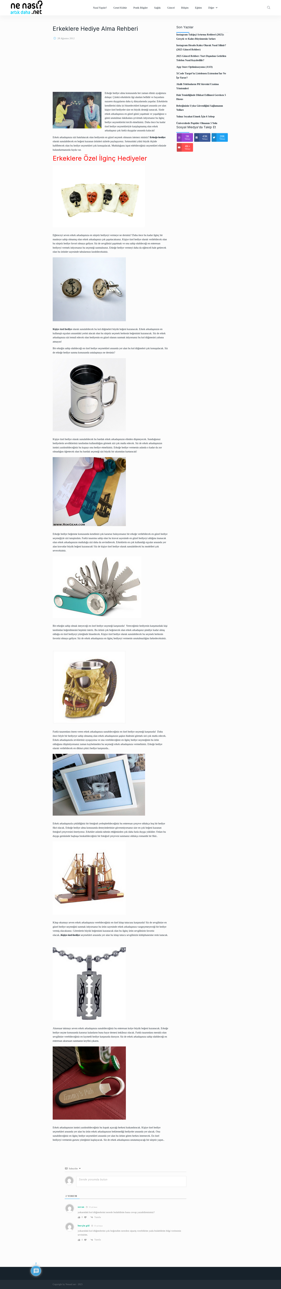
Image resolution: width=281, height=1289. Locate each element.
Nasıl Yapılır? (100, 7)
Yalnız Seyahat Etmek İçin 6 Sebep (195, 116)
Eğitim (198, 7)
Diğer (211, 7)
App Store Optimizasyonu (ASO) (194, 67)
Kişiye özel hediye (70, 935)
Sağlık (157, 7)
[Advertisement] (110, 68)
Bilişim (184, 7)
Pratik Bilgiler (140, 7)
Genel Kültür (120, 7)
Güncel (171, 7)
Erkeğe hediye (158, 137)
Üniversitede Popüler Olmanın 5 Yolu (196, 123)
